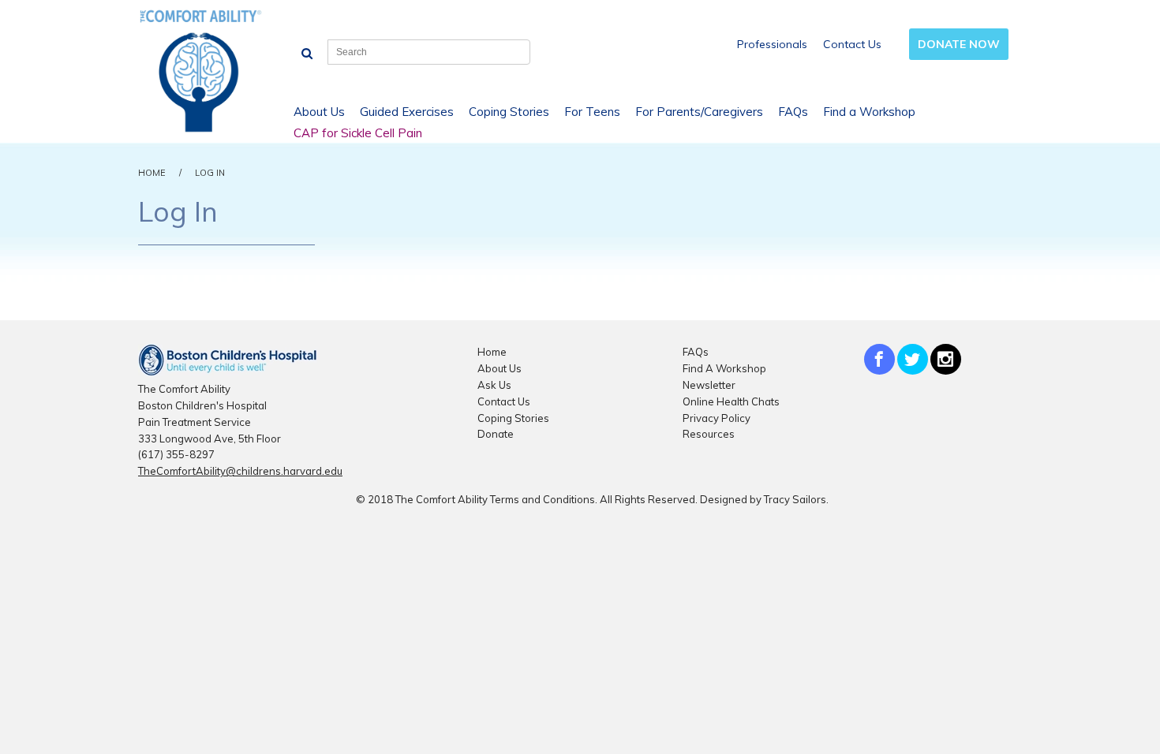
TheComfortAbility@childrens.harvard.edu (240, 471)
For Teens (592, 111)
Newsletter (709, 385)
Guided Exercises (407, 111)
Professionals (772, 44)
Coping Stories (509, 111)
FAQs (793, 111)
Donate (495, 433)
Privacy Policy (716, 418)
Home (152, 172)
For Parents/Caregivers (699, 111)
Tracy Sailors (795, 499)
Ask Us (494, 385)
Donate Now (959, 44)
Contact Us (852, 44)
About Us (319, 111)
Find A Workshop (724, 368)
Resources (709, 433)
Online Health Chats (731, 401)
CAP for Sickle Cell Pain (358, 132)
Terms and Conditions (542, 499)
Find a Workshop (869, 111)
